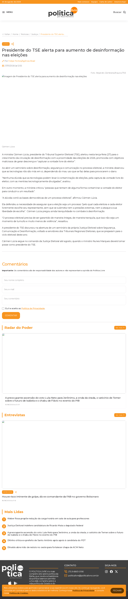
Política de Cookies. (19, 593)
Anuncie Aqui (120, 2)
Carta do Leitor (106, 2)
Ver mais (119, 328)
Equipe (94, 2)
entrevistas (7, 492)
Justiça (6, 44)
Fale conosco (83, 2)
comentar (11, 315)
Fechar (117, 590)
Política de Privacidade (33, 308)
